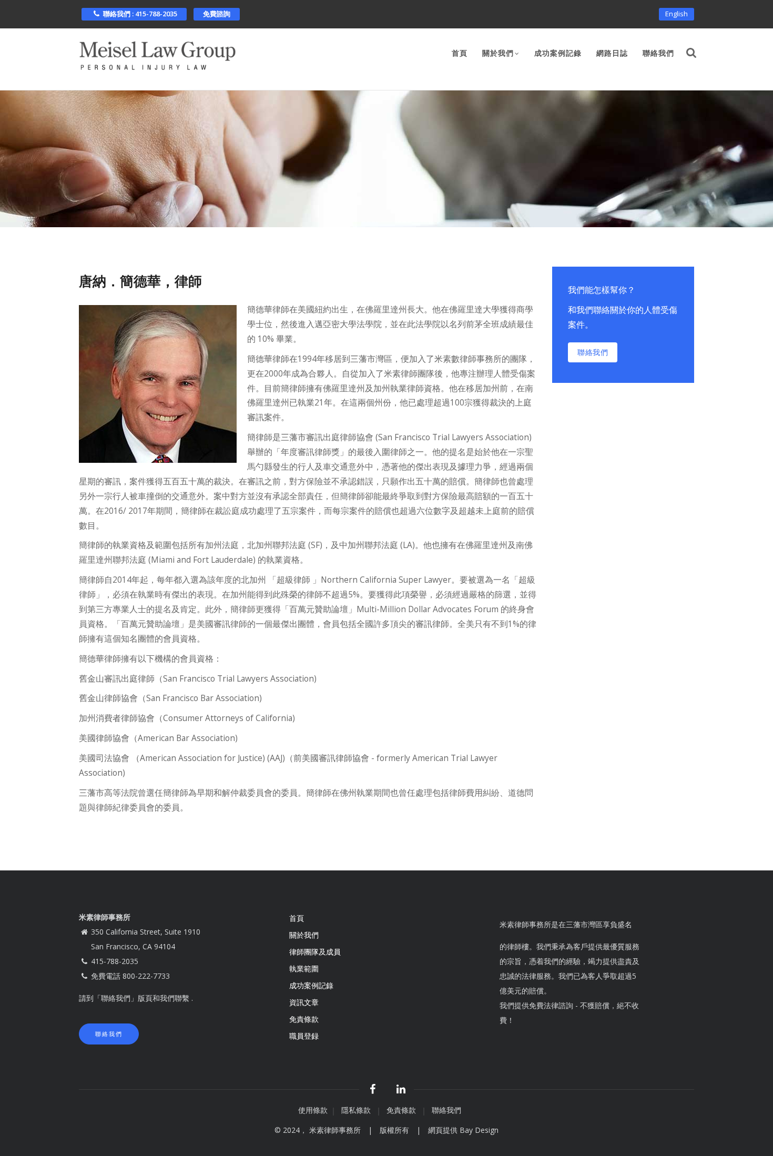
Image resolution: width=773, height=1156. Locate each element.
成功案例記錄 (558, 53)
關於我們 (498, 53)
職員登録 (305, 1036)
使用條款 (313, 1110)
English (676, 13)
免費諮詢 (216, 13)
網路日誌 (612, 53)
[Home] (158, 52)
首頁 (459, 53)
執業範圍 (304, 969)
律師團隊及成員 (315, 952)
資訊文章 (304, 1002)
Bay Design (479, 1130)
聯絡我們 (658, 53)
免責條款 (305, 1019)
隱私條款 (357, 1110)
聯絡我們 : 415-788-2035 (140, 13)
